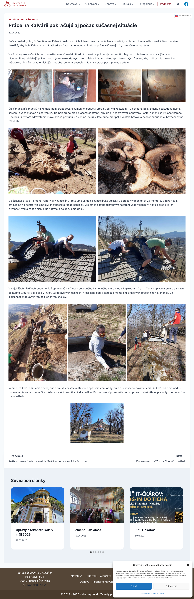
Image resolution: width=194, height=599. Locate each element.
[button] (187, 565)
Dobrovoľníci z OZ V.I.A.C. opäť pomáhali (161, 459)
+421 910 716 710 (37, 585)
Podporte (165, 3)
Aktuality (105, 576)
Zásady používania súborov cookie (151, 593)
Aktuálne (13, 19)
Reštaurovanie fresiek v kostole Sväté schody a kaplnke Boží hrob (48, 459)
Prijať (134, 586)
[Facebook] (186, 4)
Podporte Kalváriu (103, 581)
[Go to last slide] (15, 518)
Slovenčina (184, 15)
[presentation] (37, 505)
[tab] (91, 552)
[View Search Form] (178, 4)
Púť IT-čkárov (145, 530)
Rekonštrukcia (29, 19)
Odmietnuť (171, 586)
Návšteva (76, 576)
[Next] (178, 518)
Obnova (84, 581)
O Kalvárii (91, 576)
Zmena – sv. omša (88, 530)
